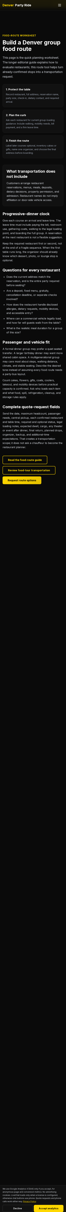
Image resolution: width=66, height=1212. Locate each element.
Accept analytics (48, 1208)
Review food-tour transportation (29, 470)
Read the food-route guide (25, 460)
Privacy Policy (29, 1201)
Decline (17, 1208)
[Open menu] (59, 5)
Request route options (22, 480)
